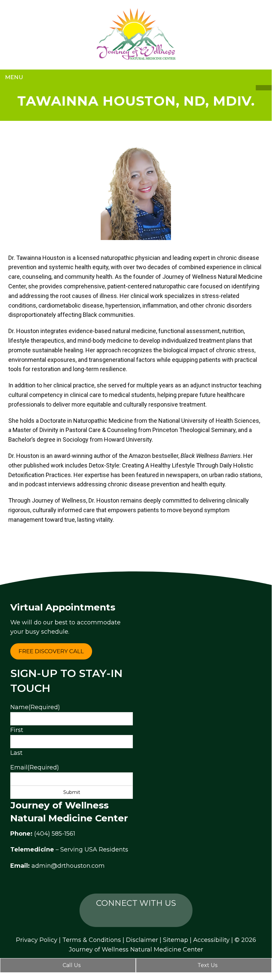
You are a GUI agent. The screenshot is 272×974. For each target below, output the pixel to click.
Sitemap (175, 940)
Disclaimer (142, 940)
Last (16, 752)
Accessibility (211, 940)
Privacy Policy (36, 940)
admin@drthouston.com (68, 865)
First (16, 730)
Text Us (206, 965)
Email (34, 767)
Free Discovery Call (51, 651)
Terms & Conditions (91, 940)
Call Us (71, 965)
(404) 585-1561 (54, 833)
